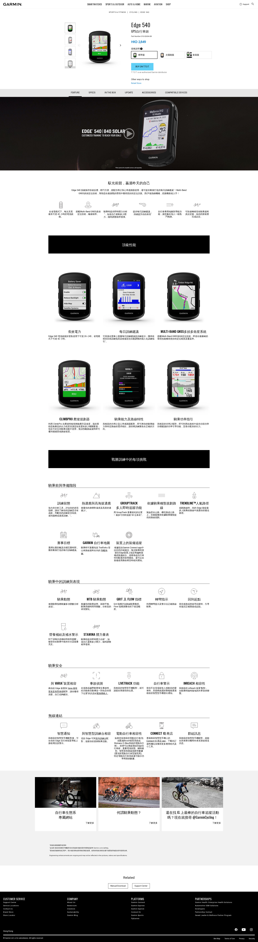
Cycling (133, 12)
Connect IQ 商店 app (156, 741)
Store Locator (9, 915)
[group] (100, 45)
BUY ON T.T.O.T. (142, 66)
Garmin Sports (137, 915)
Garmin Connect (138, 902)
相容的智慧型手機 (61, 848)
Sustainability (73, 912)
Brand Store (8, 912)
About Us (71, 902)
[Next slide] (120, 45)
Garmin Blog (72, 915)
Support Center (141, 886)
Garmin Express (138, 906)
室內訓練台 (101, 738)
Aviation (158, 4)
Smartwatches (94, 4)
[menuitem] (244, 4)
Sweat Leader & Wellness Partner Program (213, 915)
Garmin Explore (137, 909)
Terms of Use (230, 939)
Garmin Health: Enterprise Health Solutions (213, 902)
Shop (168, 4)
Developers (200, 909)
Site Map (217, 939)
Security (252, 939)
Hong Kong (8, 931)
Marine (147, 4)
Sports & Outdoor (114, 4)
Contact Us (8, 909)
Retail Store (136, 83)
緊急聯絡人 (102, 693)
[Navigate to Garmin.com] (12, 4)
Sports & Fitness (117, 12)
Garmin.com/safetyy (100, 848)
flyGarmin (135, 918)
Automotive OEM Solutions (206, 906)
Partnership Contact (203, 912)
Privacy (241, 939)
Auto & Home (134, 4)
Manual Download (118, 886)
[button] (70, 27)
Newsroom (72, 906)
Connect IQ (136, 912)
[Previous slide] (79, 45)
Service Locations (11, 906)
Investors (71, 909)
